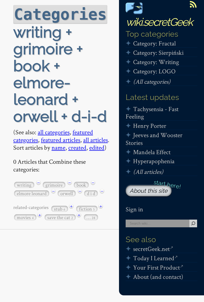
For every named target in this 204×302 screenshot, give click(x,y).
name (58, 147)
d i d (91, 193)
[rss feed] (193, 4)
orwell (66, 193)
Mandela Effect (152, 152)
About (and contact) (158, 276)
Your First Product (156, 267)
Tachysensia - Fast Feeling (152, 113)
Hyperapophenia (154, 161)
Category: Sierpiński (158, 52)
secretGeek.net (151, 249)
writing (24, 185)
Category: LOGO (154, 71)
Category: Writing (156, 62)
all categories (54, 132)
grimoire (54, 185)
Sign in (134, 209)
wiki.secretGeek (159, 22)
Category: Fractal (154, 43)
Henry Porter (149, 125)
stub (59, 209)
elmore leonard (31, 193)
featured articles (60, 140)
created (77, 147)
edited (96, 147)
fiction (87, 209)
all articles (95, 140)
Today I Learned (153, 258)
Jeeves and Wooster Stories (154, 139)
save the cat (60, 217)
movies (25, 217)
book (81, 185)
